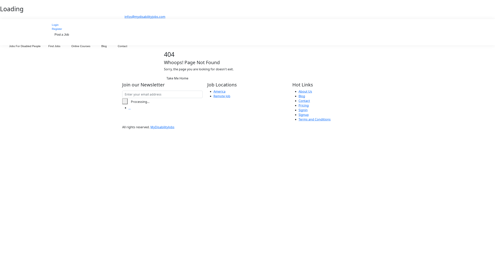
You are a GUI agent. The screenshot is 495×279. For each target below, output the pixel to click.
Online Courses (81, 46)
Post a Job (62, 34)
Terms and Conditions (315, 119)
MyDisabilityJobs (162, 127)
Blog (104, 46)
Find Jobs (54, 46)
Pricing (304, 105)
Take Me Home (177, 78)
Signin (303, 110)
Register (57, 28)
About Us (305, 91)
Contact (122, 46)
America (219, 91)
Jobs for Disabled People (25, 46)
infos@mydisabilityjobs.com (145, 17)
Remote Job (221, 96)
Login (55, 24)
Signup (304, 115)
